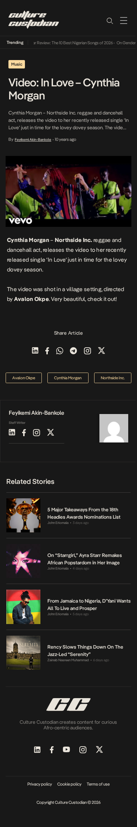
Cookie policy (69, 784)
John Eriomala (57, 523)
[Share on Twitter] (101, 351)
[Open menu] (124, 20)
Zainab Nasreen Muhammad (68, 660)
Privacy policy (39, 784)
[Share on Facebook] (47, 351)
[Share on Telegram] (73, 351)
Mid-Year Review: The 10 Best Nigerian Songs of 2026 (64, 42)
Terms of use (98, 784)
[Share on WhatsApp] (59, 351)
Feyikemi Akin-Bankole (33, 139)
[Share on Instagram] (87, 351)
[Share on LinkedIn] (35, 351)
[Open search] (110, 20)
